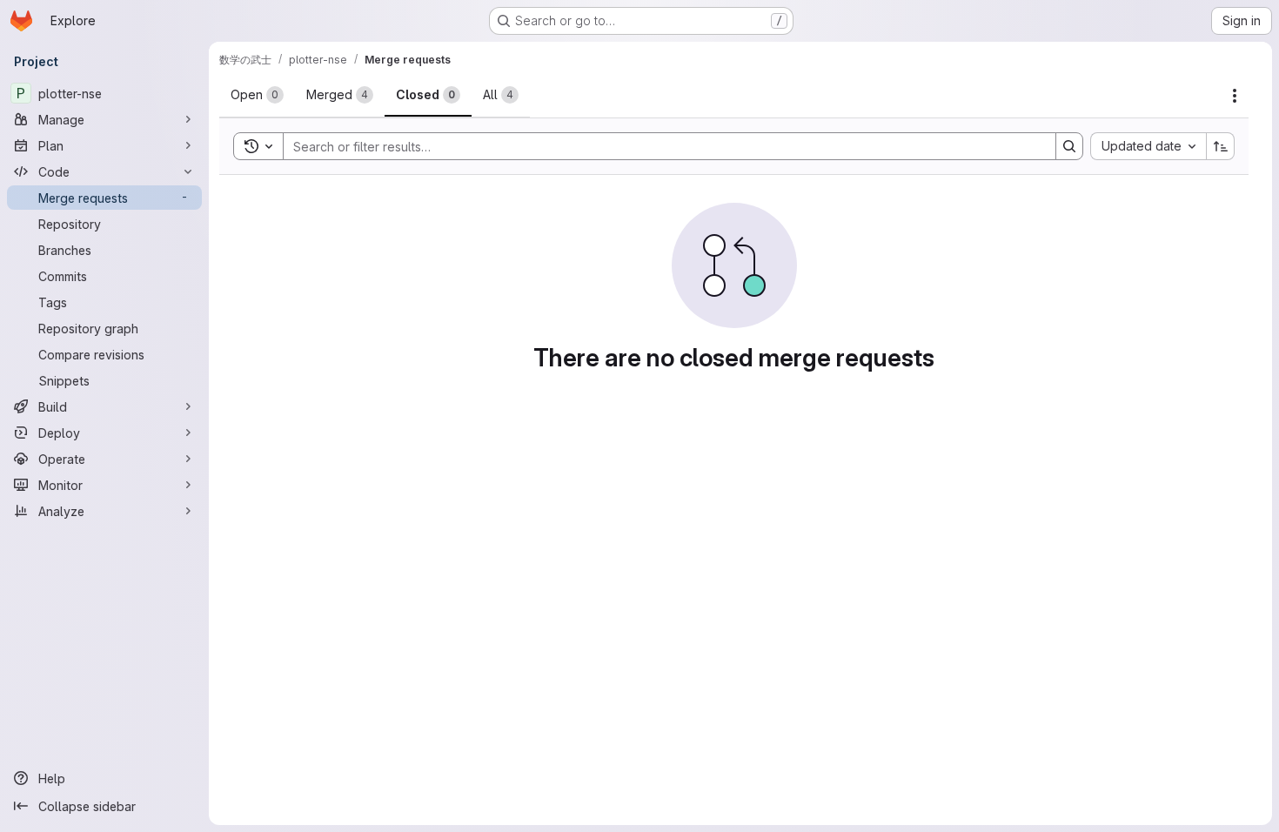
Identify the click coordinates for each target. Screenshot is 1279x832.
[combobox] (1148, 146)
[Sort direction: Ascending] (1221, 146)
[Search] (1069, 146)
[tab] (257, 95)
